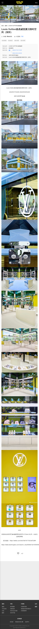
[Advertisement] (19, 580)
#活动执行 (10, 40)
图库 (3, 612)
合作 (36, 604)
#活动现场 (4, 40)
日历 (3, 610)
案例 (6, 25)
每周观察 (12, 606)
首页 (2, 25)
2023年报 (12, 612)
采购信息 (12, 608)
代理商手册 (24, 606)
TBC (22, 36)
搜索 (36, 606)
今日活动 (4, 608)
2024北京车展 (13, 610)
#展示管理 (16, 40)
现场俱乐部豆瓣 (19, 621)
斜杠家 (11, 621)
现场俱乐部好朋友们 (26, 608)
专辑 (11, 604)
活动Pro (27, 621)
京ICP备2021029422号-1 (19, 627)
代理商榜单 (24, 610)
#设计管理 (23, 40)
